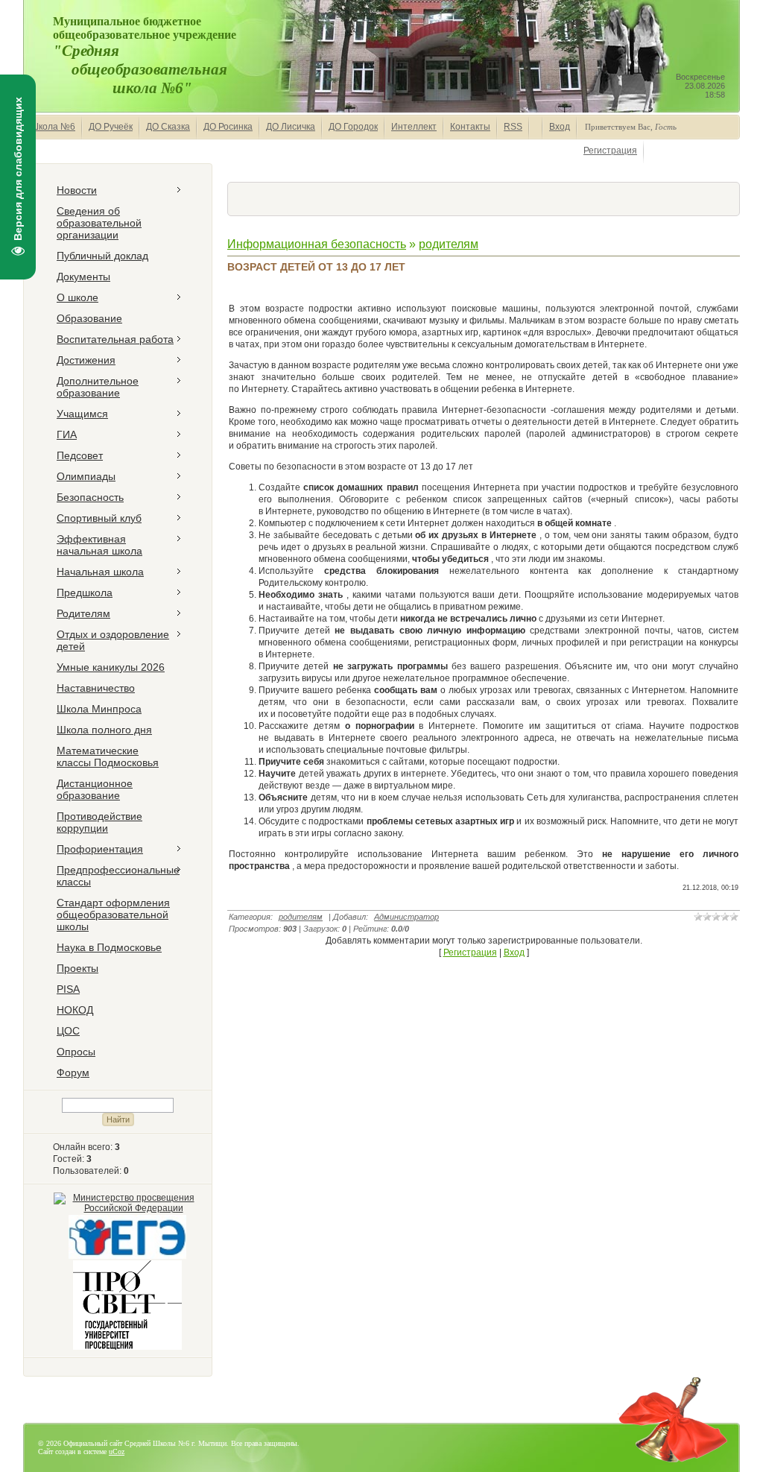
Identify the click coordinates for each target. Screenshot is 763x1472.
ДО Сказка (168, 126)
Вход (559, 126)
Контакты (470, 126)
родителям (448, 244)
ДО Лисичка (290, 126)
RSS (513, 126)
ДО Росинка (228, 126)
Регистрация (610, 150)
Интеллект (414, 126)
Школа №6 (53, 126)
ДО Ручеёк (111, 126)
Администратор (406, 916)
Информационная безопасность (316, 244)
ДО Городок (353, 126)
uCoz (116, 1451)
